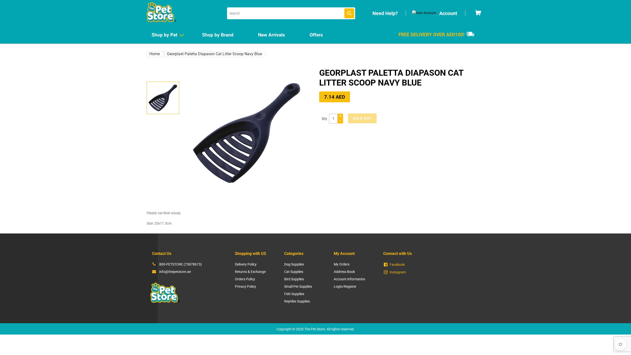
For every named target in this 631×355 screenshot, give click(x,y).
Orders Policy (245, 279)
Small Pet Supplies (298, 286)
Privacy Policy (245, 286)
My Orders (342, 264)
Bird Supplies (294, 279)
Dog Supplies (294, 264)
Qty (324, 119)
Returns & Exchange (250, 272)
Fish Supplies (294, 294)
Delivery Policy (246, 264)
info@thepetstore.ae (175, 272)
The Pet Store (314, 329)
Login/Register (345, 286)
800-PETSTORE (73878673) (180, 264)
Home (154, 54)
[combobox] (291, 13)
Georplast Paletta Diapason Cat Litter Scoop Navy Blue (214, 54)
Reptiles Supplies (297, 301)
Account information (349, 279)
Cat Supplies (293, 272)
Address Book (344, 272)
